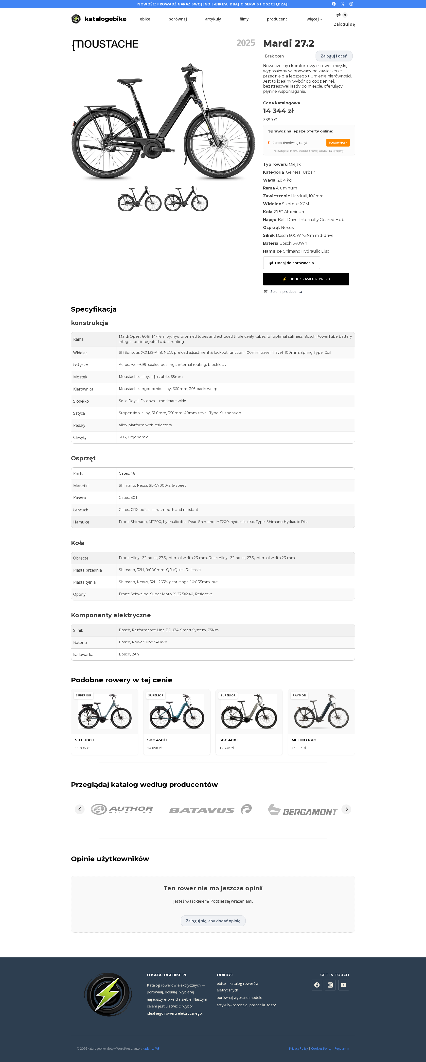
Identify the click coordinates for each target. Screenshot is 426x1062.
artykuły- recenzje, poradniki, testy (246, 1004)
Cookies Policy (321, 1048)
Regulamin (342, 1048)
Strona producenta (286, 291)
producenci (277, 19)
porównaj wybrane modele (239, 997)
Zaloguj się (344, 24)
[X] (342, 4)
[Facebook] (334, 4)
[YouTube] (343, 985)
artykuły (213, 19)
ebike (145, 19)
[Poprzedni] (80, 809)
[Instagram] (351, 4)
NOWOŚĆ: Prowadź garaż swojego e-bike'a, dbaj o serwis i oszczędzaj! (213, 3)
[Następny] (346, 809)
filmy (244, 19)
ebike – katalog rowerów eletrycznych (238, 986)
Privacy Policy (298, 1048)
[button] (140, 198)
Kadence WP (151, 1048)
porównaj (178, 19)
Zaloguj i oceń (334, 56)
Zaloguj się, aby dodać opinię (213, 921)
